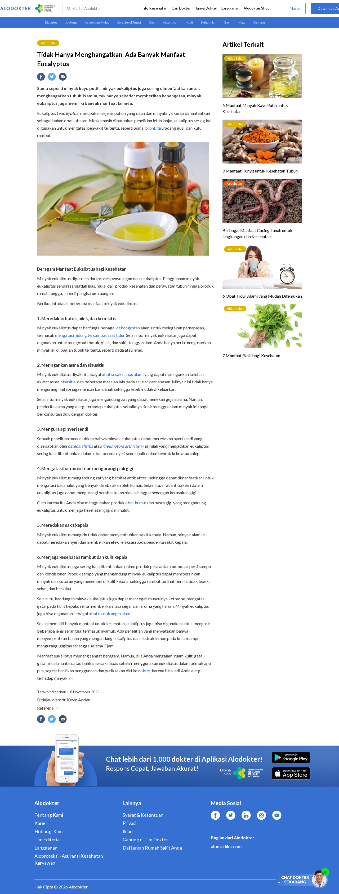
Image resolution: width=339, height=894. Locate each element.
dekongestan (128, 327)
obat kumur (135, 502)
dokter (144, 670)
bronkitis (153, 127)
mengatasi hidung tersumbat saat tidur (89, 335)
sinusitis (68, 381)
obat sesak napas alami (123, 374)
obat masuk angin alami (110, 613)
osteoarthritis (80, 445)
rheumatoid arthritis (121, 445)
